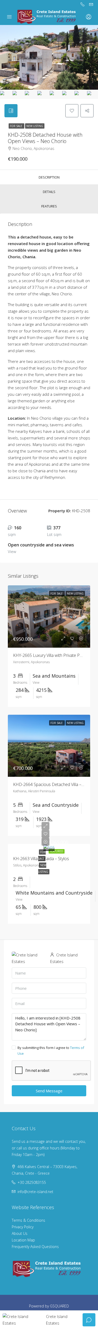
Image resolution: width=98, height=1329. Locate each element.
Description (49, 177)
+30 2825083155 (32, 1182)
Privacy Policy (22, 1226)
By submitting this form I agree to (51, 1050)
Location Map (23, 1239)
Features (49, 206)
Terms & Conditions (28, 1220)
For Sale (16, 126)
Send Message (49, 1090)
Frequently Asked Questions (35, 1246)
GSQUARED (59, 1305)
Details (49, 191)
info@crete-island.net (35, 1191)
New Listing (34, 126)
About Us (19, 1233)
